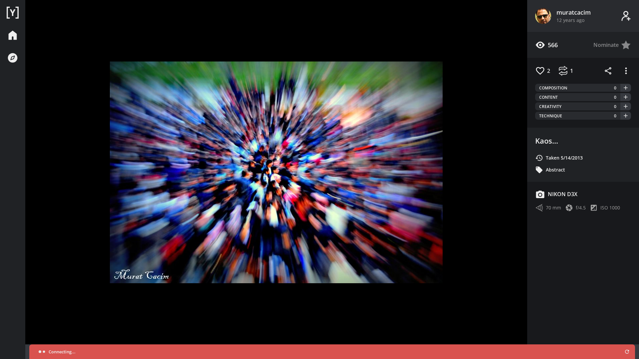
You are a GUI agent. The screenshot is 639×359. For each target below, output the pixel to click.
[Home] (13, 13)
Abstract (555, 170)
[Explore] (13, 58)
